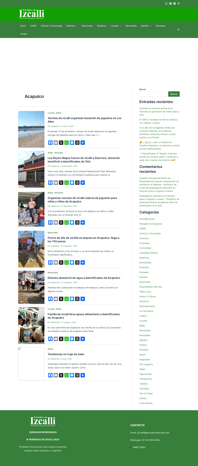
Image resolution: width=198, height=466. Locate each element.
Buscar (142, 89)
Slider (58, 113)
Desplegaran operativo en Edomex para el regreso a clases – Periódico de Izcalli (159, 199)
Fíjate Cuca (145, 291)
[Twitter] (178, 3)
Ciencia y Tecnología (51, 25)
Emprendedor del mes (150, 286)
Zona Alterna (145, 403)
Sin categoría (146, 364)
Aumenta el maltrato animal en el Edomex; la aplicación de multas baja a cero (159, 111)
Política (143, 345)
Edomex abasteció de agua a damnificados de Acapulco (84, 277)
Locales (115, 25)
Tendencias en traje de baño (66, 354)
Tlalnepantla (145, 379)
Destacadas (145, 262)
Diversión (144, 267)
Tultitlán (143, 383)
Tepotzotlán (145, 374)
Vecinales (160, 25)
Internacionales (147, 306)
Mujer (50, 349)
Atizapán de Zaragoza (150, 223)
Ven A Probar (146, 393)
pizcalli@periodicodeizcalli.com (153, 432)
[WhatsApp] (166, 3)
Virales (23, 33)
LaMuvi (143, 315)
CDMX (33, 25)
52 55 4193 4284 (151, 440)
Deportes (144, 257)
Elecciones (87, 25)
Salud (142, 354)
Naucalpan (144, 335)
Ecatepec (144, 272)
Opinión (145, 25)
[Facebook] (170, 3)
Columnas (144, 243)
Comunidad (145, 248)
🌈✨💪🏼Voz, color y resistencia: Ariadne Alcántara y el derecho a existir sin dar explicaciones (159, 145)
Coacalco (144, 238)
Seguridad (144, 359)
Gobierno (101, 25)
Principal (143, 349)
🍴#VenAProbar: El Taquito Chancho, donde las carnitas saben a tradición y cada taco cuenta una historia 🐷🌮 (158, 156)
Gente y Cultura (147, 296)
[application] (76, 26)
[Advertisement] (99, 58)
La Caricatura (146, 311)
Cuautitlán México (148, 252)
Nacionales (131, 25)
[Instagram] (174, 3)
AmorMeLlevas (146, 219)
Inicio (23, 25)
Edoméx (70, 25)
